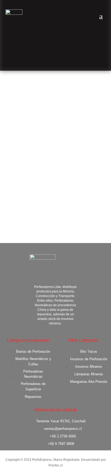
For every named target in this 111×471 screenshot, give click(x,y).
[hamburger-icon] (101, 16)
